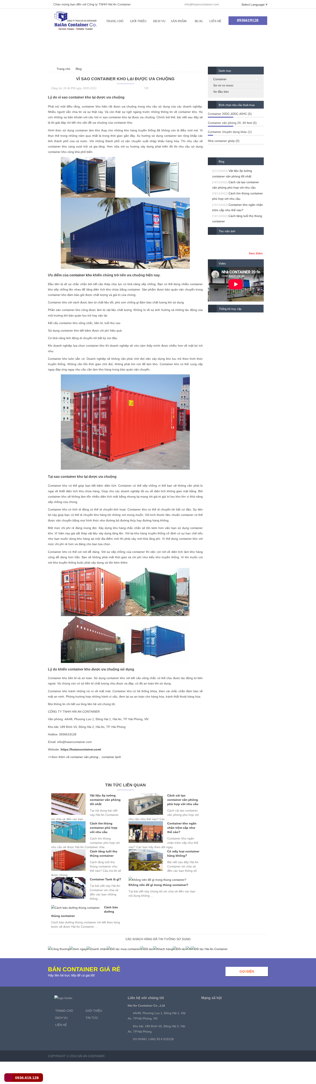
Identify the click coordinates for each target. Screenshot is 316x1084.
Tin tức (92, 1017)
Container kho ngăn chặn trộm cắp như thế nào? (181, 828)
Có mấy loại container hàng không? (183, 853)
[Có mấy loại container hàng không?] (146, 860)
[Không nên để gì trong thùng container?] (157, 880)
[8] (188, 948)
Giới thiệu (138, 21)
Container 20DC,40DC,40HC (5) (230, 113)
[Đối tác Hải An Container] (209, 948)
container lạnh (111, 757)
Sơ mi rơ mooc (223, 85)
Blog (199, 21)
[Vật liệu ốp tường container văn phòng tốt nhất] (68, 804)
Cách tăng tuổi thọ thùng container (103, 853)
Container (220, 79)
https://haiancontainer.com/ (81, 749)
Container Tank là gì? (105, 879)
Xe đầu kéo (221, 91)
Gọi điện (246, 971)
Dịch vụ (159, 21)
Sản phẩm (178, 21)
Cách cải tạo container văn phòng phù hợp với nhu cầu (182, 800)
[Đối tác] (146, 948)
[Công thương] (58, 948)
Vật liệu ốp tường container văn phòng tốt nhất (105, 800)
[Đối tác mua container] (123, 948)
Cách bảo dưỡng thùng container (84, 912)
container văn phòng (84, 757)
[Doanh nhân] (97, 948)
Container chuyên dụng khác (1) (230, 132)
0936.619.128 (27, 1078)
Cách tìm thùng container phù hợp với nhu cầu (103, 828)
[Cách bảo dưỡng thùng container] (75, 908)
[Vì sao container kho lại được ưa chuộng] (75, 21)
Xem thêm (256, 253)
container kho (80, 275)
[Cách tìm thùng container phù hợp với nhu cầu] (68, 832)
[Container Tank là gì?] (68, 888)
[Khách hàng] (163, 948)
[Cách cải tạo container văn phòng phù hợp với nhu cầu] (146, 804)
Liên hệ (215, 21)
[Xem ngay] (78, 948)
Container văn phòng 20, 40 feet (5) (232, 123)
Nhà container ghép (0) (223, 141)
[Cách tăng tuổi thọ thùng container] (68, 860)
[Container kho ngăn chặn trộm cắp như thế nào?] (146, 832)
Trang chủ (115, 21)
